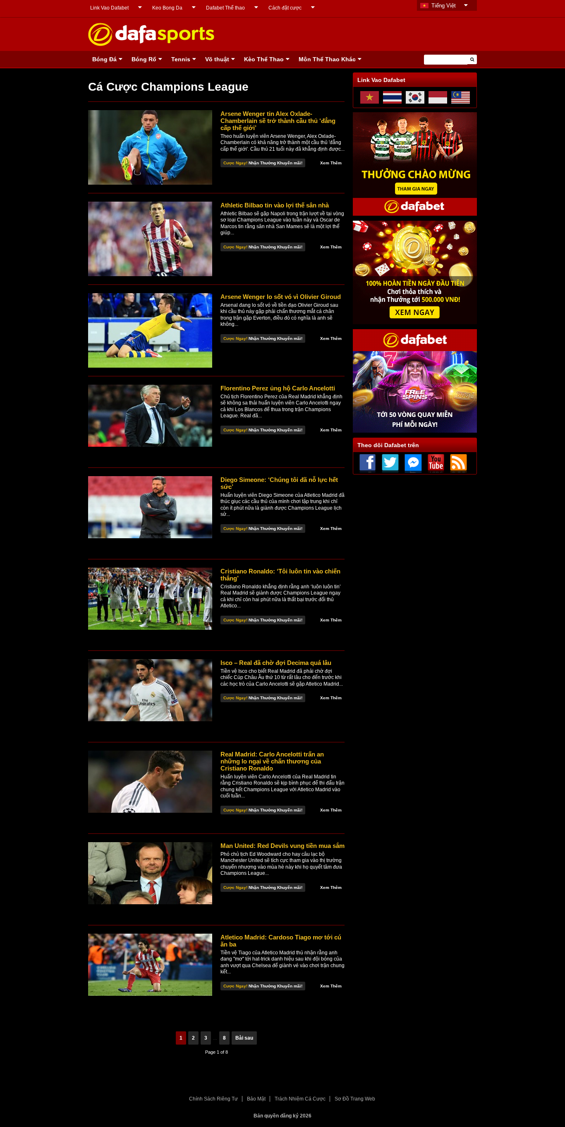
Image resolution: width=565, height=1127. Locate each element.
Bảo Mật (256, 1099)
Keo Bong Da (167, 8)
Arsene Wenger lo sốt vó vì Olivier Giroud (280, 296)
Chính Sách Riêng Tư (213, 1099)
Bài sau (244, 1038)
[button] (472, 59)
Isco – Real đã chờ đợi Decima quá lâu (275, 662)
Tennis (180, 59)
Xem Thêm (331, 163)
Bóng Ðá (104, 59)
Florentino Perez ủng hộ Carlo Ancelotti (277, 388)
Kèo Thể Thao (264, 59)
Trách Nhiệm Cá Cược (300, 1099)
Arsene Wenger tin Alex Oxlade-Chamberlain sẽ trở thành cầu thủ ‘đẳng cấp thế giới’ (277, 120)
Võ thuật (217, 59)
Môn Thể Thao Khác (327, 59)
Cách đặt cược (285, 8)
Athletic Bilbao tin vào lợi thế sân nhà (274, 205)
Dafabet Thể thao (225, 8)
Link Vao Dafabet (109, 8)
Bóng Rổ (144, 59)
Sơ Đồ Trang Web (355, 1099)
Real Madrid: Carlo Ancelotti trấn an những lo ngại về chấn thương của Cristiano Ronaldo (272, 761)
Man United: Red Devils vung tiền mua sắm (282, 845)
